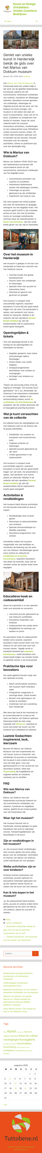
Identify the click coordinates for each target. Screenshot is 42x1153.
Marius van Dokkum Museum (20, 83)
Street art (20, 724)
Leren (18, 1047)
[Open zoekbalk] (37, 21)
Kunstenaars (20, 1032)
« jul (5, 1105)
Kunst (8, 923)
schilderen (17, 923)
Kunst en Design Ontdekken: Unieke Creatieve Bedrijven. (25, 9)
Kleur (5, 1032)
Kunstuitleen (24, 1043)
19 (15, 1088)
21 (25, 1088)
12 (15, 1083)
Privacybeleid (28, 1147)
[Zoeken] (35, 953)
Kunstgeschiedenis (10, 1044)
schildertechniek (21, 1051)
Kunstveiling (9, 771)
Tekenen (6, 1053)
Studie (30, 1051)
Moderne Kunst (25, 1047)
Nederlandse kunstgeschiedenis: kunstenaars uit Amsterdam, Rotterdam (18, 976)
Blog (8, 919)
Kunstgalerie (27, 1039)
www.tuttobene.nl (21, 1149)
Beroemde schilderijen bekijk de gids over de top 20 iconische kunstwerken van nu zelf (19, 929)
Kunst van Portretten (13, 222)
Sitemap (18, 1147)
